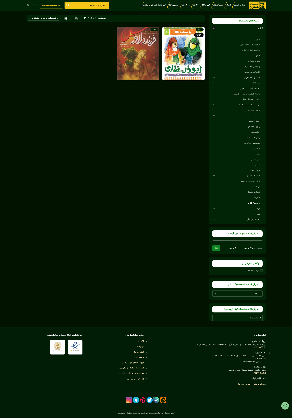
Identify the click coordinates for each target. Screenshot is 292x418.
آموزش (257, 39)
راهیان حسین (254, 121)
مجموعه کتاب (254, 203)
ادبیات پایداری (254, 61)
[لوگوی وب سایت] (257, 5)
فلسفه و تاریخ (253, 175)
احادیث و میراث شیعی (250, 44)
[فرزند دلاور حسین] (138, 53)
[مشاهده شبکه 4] (65, 18)
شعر (258, 153)
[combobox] (237, 293)
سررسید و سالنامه (252, 143)
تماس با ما (139, 352)
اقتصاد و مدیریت (252, 72)
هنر (258, 214)
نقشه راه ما (139, 357)
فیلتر (216, 248)
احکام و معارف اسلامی (250, 50)
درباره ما (140, 346)
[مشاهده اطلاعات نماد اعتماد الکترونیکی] (75, 347)
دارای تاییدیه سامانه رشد (249, 104)
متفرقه (257, 197)
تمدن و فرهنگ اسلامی (250, 88)
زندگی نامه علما (253, 137)
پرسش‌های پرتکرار (135, 378)
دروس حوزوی (254, 110)
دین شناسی (255, 115)
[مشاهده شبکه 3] (71, 18)
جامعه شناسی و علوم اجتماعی (246, 93)
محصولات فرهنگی (255, 219)
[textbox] (237, 293)
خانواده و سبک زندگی (251, 99)
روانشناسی (255, 132)
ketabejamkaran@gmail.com (252, 384)
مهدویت (256, 208)
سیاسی (257, 148)
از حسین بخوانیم (252, 66)
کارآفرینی (256, 186)
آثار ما (257, 33)
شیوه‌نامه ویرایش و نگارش (131, 373)
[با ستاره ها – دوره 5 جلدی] (183, 53)
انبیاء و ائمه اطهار (252, 77)
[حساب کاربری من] (28, 5)
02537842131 (260, 347)
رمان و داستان (254, 126)
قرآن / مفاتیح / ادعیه (250, 181)
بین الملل (256, 82)
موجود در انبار (253, 270)
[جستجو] (68, 5)
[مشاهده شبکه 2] (77, 18)
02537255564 (259, 373)
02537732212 (260, 358)
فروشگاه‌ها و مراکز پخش (133, 362)
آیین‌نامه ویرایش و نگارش (132, 367)
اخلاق (258, 55)
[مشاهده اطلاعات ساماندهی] (57, 347)
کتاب (260, 28)
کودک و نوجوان (253, 192)
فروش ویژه (255, 170)
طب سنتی (255, 159)
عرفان (257, 164)
